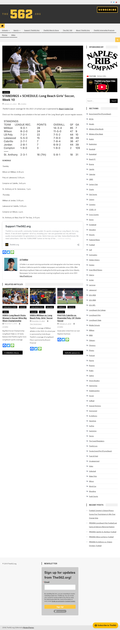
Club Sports (93, 194)
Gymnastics (93, 255)
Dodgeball (92, 224)
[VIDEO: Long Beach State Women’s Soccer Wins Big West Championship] (15, 296)
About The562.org (83, 30)
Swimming (92, 431)
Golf (90, 250)
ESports (92, 234)
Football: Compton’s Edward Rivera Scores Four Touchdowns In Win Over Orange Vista (102, 514)
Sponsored (93, 411)
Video (13, 35)
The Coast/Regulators (96, 441)
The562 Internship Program (104, 30)
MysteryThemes (28, 627)
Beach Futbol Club (66, 108)
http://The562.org (26, 276)
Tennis (91, 436)
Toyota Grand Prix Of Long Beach (100, 451)
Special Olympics (95, 406)
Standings (92, 421)
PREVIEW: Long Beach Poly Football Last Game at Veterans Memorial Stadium (103, 525)
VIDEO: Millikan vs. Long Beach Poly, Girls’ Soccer (41, 317)
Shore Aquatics (94, 380)
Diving (91, 219)
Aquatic (91, 124)
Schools (5, 30)
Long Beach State (10, 307)
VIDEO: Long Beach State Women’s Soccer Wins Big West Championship (14, 318)
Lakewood (92, 290)
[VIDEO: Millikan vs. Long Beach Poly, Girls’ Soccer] (43, 296)
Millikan (50, 307)
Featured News (94, 239)
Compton (92, 204)
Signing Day (93, 385)
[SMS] (12, 252)
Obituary (92, 340)
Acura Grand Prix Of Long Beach (100, 114)
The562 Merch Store (51, 30)
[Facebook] (4, 252)
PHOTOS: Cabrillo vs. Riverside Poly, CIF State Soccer (69, 318)
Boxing (91, 164)
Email (46, 582)
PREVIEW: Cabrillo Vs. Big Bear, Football (102, 532)
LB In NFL (92, 305)
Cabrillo (61, 307)
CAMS (91, 179)
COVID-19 (92, 209)
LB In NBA (92, 300)
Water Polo (93, 476)
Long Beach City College (97, 310)
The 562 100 (67, 30)
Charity (91, 189)
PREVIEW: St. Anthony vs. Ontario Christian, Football (100, 544)
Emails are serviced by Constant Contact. (63, 601)
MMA (91, 335)
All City (91, 119)
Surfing (91, 426)
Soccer (6, 92)
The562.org (93, 446)
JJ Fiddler (23, 104)
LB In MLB (92, 295)
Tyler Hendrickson (36, 324)
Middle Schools (94, 325)
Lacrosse (92, 285)
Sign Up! (60, 606)
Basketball (92, 154)
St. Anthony (93, 416)
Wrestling (92, 491)
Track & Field (93, 456)
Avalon (91, 139)
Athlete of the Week (96, 134)
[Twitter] (8, 252)
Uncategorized (94, 461)
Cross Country (94, 214)
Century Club (93, 184)
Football (92, 245)
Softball (91, 400)
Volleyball (92, 471)
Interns (91, 275)
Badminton (93, 144)
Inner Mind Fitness (95, 270)
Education (92, 229)
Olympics (92, 345)
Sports (16, 30)
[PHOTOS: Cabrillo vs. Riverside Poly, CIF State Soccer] (70, 296)
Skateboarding (94, 390)
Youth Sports (93, 496)
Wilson (91, 481)
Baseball (92, 149)
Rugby (91, 370)
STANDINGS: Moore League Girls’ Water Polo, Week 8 (13, 353)
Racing (91, 360)
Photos (4, 35)
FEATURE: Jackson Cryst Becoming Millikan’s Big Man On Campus (74, 353)
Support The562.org (31, 30)
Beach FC (92, 159)
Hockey (91, 265)
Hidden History (94, 260)
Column (91, 199)
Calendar (92, 174)
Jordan (91, 280)
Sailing (91, 375)
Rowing (91, 365)
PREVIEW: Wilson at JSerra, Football (101, 537)
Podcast (92, 355)
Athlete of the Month (96, 129)
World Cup (92, 486)
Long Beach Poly (37, 307)
